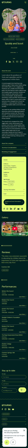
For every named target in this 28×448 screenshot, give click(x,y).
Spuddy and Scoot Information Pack (13, 202)
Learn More (22, 296)
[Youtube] (18, 209)
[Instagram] (7, 209)
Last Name (3, 380)
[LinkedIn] (11, 209)
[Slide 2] (3, 245)
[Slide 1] (1, 245)
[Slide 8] (10, 245)
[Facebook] (4, 209)
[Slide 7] (9, 245)
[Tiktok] (15, 209)
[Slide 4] (5, 245)
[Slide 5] (6, 245)
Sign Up (22, 389)
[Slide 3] (4, 245)
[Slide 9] (11, 245)
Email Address (4, 387)
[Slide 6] (7, 245)
